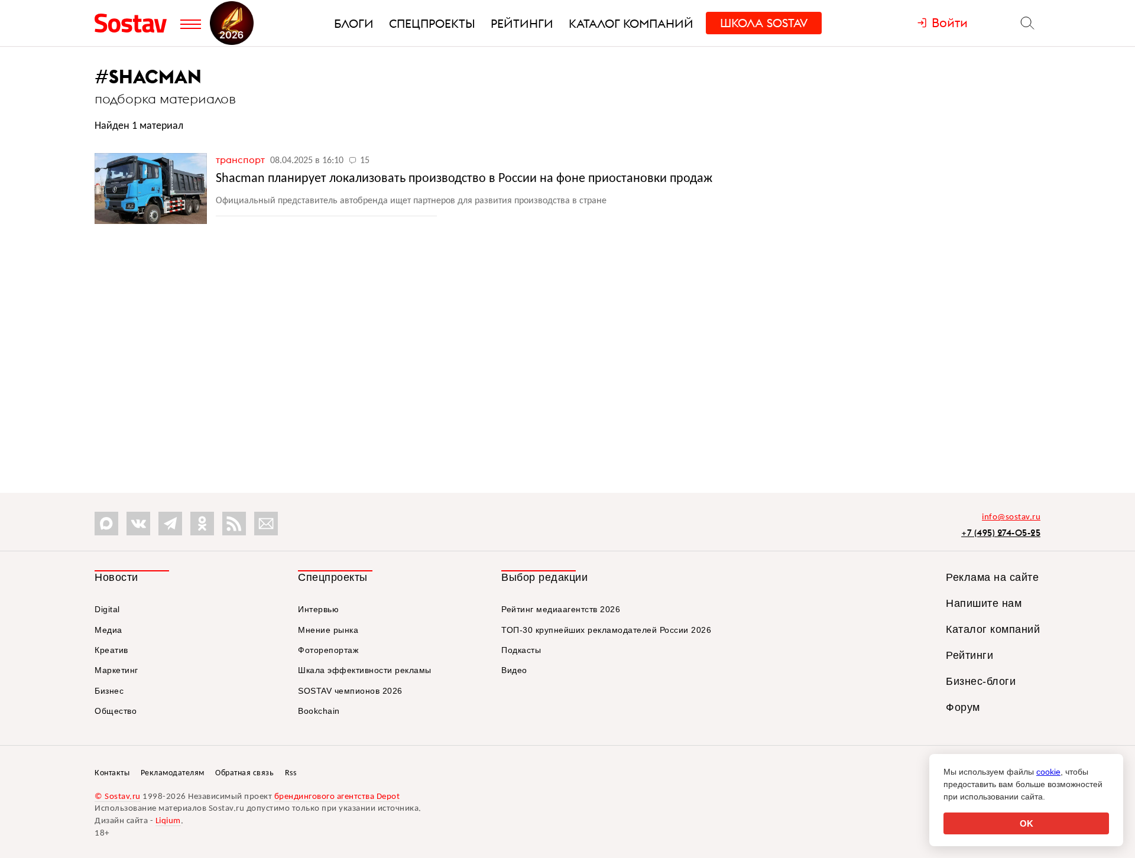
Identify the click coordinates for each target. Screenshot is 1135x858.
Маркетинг (116, 670)
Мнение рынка (328, 630)
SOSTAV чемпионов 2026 (350, 691)
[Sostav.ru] (134, 23)
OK (1026, 823)
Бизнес (109, 691)
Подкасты (521, 650)
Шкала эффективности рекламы (365, 670)
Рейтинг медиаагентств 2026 (560, 609)
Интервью (318, 609)
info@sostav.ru (1011, 517)
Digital (107, 609)
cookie (1048, 771)
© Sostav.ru (118, 796)
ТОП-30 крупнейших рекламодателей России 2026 (606, 630)
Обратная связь (244, 773)
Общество (116, 711)
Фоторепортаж (328, 650)
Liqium (168, 821)
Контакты (112, 773)
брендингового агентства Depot (337, 796)
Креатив (111, 650)
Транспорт (241, 159)
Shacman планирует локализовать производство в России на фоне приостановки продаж (464, 179)
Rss (291, 773)
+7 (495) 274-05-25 (1000, 532)
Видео (514, 670)
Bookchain (319, 711)
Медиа (108, 630)
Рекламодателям (173, 773)
